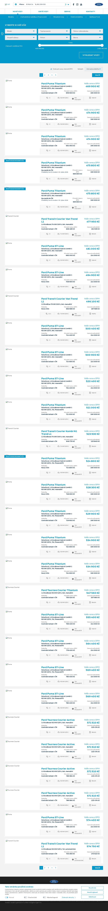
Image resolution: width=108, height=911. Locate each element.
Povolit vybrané (92, 892)
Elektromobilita (77, 17)
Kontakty (90, 11)
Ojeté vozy (43, 11)
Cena (70, 43)
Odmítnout (92, 897)
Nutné (11, 897)
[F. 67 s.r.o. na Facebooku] (74, 4)
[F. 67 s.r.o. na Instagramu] (78, 4)
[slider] (39, 45)
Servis (67, 11)
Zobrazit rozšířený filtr (14, 46)
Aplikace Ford (94, 17)
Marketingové (52, 897)
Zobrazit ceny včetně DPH (63, 69)
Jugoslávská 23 (36, 4)
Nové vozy (18, 11)
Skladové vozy (58, 17)
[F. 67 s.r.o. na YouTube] (82, 4)
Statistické (32, 897)
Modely (11, 17)
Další (97, 75)
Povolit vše (92, 888)
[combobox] (21, 31)
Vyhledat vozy (91, 55)
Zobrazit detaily (68, 897)
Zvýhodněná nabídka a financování (33, 17)
